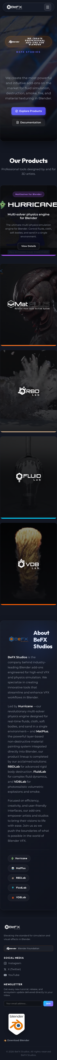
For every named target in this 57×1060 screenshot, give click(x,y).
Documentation (30, 122)
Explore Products (30, 111)
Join (48, 1003)
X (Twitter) (14, 969)
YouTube (13, 974)
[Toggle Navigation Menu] (47, 7)
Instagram (14, 963)
